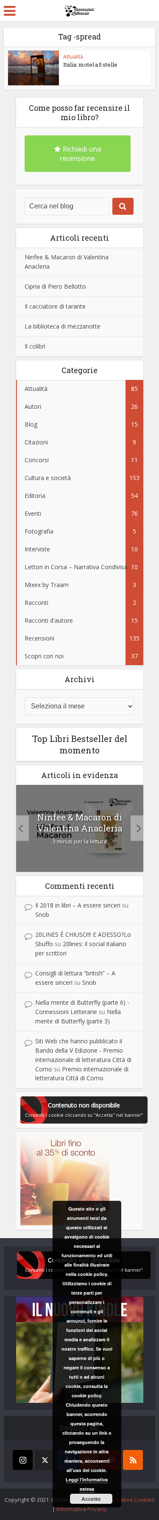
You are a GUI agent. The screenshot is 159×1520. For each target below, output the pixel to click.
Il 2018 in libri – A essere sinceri (77, 905)
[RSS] (133, 1460)
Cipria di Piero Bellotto (55, 286)
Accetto (90, 1499)
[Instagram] (23, 1460)
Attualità (73, 56)
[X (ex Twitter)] (45, 1460)
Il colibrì (35, 346)
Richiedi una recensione (80, 153)
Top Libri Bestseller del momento (79, 744)
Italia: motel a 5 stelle (90, 64)
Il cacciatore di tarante (55, 306)
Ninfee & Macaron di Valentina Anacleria (79, 823)
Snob (42, 914)
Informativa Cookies (129, 1499)
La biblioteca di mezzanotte (62, 326)
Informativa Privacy (81, 1509)
